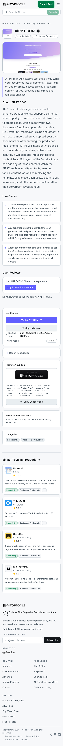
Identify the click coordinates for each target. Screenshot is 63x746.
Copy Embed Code (33, 401)
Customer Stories (11, 671)
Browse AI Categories (13, 700)
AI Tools (16, 23)
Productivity (29, 23)
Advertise (7, 677)
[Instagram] (55, 734)
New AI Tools (9, 716)
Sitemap (24, 739)
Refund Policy (11, 739)
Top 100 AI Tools (10, 711)
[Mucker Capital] (8, 652)
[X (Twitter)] (51, 734)
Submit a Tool (41, 677)
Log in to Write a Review (20, 287)
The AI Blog (40, 666)
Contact (6, 687)
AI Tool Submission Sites (46, 682)
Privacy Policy (32, 736)
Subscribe (52, 640)
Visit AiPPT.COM (30, 320)
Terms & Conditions (14, 736)
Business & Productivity (46, 36)
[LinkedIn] (59, 734)
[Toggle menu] (58, 4)
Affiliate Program (10, 682)
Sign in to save (33, 328)
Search (53, 12)
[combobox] (27, 12)
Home (5, 23)
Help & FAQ (39, 671)
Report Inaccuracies (19, 353)
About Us (6, 666)
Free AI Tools (9, 722)
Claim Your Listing (42, 687)
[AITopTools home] (13, 4)
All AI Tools (7, 706)
